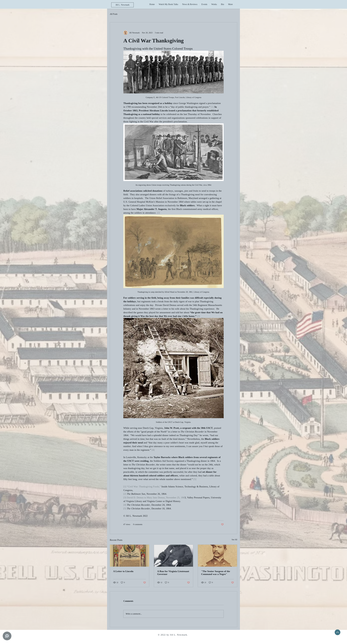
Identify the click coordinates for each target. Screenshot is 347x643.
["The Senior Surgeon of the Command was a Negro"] (217, 556)
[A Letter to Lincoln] (129, 556)
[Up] (337, 632)
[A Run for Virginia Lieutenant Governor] (173, 556)
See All (234, 540)
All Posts (113, 14)
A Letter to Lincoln (123, 571)
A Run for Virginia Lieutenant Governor (173, 572)
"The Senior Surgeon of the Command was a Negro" (215, 572)
